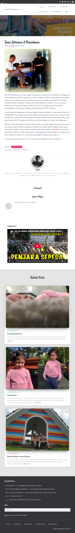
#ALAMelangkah (43, 12)
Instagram (70, 2)
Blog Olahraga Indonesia (14, 492)
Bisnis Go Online (12, 149)
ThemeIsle (67, 529)
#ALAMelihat (64, 6)
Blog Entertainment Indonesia (16, 489)
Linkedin (67, 2)
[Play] (10, 261)
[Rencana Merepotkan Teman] (37, 306)
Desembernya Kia (12, 395)
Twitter (62, 2)
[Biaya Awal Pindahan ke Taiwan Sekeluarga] (37, 429)
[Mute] (62, 261)
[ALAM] (37, 161)
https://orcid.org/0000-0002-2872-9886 (16, 515)
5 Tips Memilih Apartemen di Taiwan (28, 485)
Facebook (60, 2)
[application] (37, 246)
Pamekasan (25, 149)
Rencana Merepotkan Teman (14, 334)
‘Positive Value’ (16, 496)
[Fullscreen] (65, 261)
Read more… (11, 341)
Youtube (73, 2)
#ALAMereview (57, 11)
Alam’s (41, 7)
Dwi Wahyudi (9, 485)
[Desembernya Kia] (37, 368)
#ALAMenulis (52, 6)
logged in (23, 202)
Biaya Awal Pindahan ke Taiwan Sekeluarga (18, 457)
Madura (20, 149)
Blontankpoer (55, 129)
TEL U (7, 496)
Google (65, 2)
